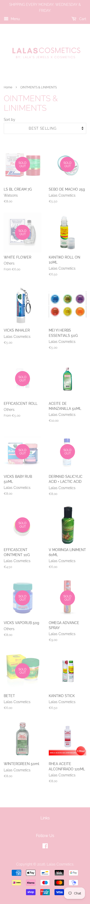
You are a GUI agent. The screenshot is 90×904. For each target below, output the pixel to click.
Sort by (9, 119)
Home (8, 87)
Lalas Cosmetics (60, 864)
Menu (15, 19)
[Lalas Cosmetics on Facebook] (45, 847)
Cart (82, 19)
